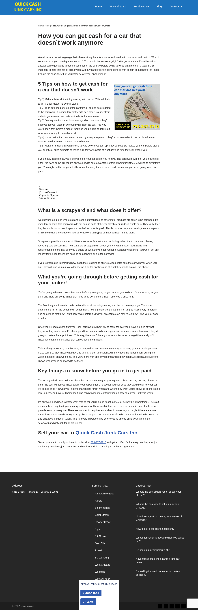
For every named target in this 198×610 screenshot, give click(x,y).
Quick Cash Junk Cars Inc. (107, 432)
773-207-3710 (98, 442)
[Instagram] (172, 606)
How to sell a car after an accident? (155, 529)
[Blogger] (177, 606)
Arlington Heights (104, 493)
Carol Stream (102, 515)
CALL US (88, 601)
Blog (159, 6)
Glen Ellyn (100, 543)
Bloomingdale (102, 508)
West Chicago (102, 564)
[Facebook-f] (166, 606)
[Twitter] (160, 606)
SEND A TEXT (91, 593)
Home (98, 6)
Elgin (98, 529)
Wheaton (100, 572)
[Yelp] (183, 606)
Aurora (98, 500)
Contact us (176, 6)
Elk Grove (100, 536)
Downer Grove (103, 522)
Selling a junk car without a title (153, 550)
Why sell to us (118, 6)
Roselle (99, 550)
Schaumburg (102, 557)
